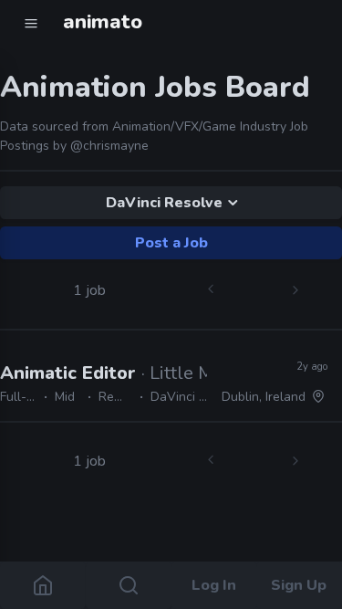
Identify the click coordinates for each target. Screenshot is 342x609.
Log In (214, 585)
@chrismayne (109, 145)
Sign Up (299, 585)
